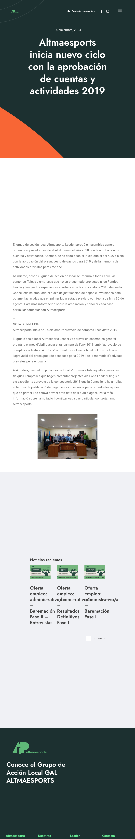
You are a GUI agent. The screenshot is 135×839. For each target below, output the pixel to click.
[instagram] (107, 11)
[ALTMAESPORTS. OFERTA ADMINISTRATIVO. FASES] (40, 566)
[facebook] (101, 11)
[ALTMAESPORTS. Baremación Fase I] (67, 566)
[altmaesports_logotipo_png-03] (15, 10)
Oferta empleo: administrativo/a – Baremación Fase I (101, 602)
